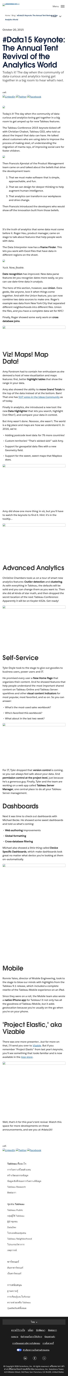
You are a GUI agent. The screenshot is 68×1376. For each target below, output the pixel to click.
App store (27, 1057)
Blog (13, 15)
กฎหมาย (14, 1336)
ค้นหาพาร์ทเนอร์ (15, 1267)
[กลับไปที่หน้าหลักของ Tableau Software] (14, 3)
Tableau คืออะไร (16, 1163)
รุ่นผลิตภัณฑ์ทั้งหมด (16, 1308)
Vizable (37, 1045)
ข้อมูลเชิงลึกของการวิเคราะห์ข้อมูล (24, 1181)
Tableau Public (15, 1210)
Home (7, 15)
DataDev (11, 1227)
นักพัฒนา (40, 1330)
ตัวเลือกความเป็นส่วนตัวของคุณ (36, 1350)
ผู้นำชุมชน (12, 1221)
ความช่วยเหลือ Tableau (19, 1302)
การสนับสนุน (14, 1285)
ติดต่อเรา (11, 1192)
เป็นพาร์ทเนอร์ (14, 1273)
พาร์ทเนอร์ (13, 1261)
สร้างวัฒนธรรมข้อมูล (17, 1175)
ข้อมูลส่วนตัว (49, 1336)
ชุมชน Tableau (15, 1204)
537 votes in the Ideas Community (39, 397)
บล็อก (30, 1330)
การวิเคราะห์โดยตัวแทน (19, 1169)
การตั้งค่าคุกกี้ (48, 1343)
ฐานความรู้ (12, 1291)
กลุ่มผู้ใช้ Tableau (15, 1215)
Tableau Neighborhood (19, 1238)
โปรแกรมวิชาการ (16, 1244)
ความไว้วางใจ (18, 1330)
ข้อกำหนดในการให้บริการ (31, 1336)
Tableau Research (16, 1186)
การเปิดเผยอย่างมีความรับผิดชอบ (26, 1343)
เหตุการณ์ (12, 1250)
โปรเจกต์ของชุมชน (16, 1233)
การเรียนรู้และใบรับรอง (18, 1296)
